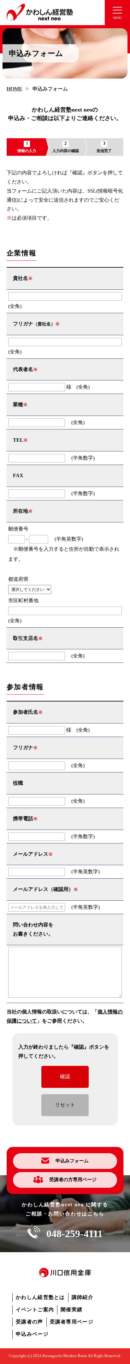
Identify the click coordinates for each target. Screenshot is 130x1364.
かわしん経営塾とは (40, 1297)
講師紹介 (82, 1297)
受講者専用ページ (71, 1321)
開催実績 (71, 1309)
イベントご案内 (35, 1309)
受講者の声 (29, 1321)
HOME (14, 88)
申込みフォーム (72, 1160)
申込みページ (32, 1334)
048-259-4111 (74, 1233)
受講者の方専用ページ (73, 1179)
